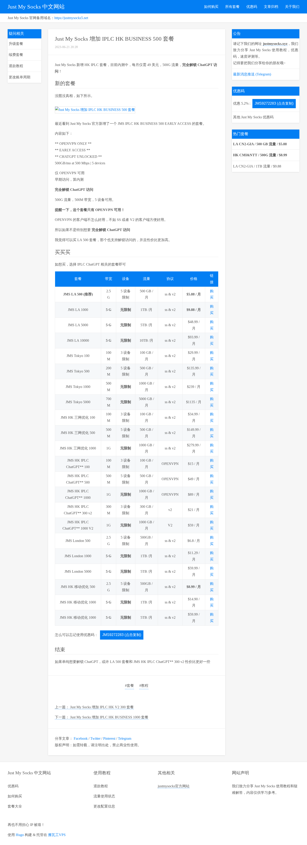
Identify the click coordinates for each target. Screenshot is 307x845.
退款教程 (16, 66)
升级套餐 (16, 44)
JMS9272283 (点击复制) (121, 635)
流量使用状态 (104, 796)
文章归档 (271, 7)
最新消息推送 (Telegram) (252, 74)
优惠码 (251, 7)
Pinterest (109, 738)
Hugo (20, 835)
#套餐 (129, 685)
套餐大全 (15, 806)
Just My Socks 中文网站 (36, 7)
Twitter (95, 738)
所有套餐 (232, 7)
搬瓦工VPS (57, 835)
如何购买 (211, 7)
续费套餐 (16, 55)
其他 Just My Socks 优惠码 (253, 117)
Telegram (124, 738)
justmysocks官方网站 (173, 786)
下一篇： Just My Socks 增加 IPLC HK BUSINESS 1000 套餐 (101, 717)
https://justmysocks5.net (71, 18)
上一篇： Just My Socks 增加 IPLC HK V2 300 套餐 (94, 707)
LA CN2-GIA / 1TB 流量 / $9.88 (257, 166)
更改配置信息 (104, 806)
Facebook (81, 738)
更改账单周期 (19, 77)
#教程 (143, 685)
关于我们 (292, 7)
